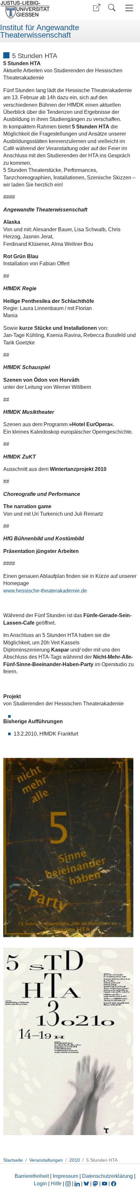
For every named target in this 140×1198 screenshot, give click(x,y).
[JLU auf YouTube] (104, 1183)
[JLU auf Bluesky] (87, 1183)
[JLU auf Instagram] (68, 1183)
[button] (96, 7)
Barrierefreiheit (32, 1176)
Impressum (65, 1176)
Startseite (13, 1160)
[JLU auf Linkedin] (78, 1183)
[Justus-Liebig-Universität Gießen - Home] (34, 9)
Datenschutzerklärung (107, 1176)
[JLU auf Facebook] (113, 1183)
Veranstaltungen (46, 1160)
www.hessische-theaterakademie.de (45, 590)
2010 (74, 1160)
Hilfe (56, 1183)
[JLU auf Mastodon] (96, 1183)
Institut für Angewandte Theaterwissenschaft (39, 31)
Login (41, 1183)
